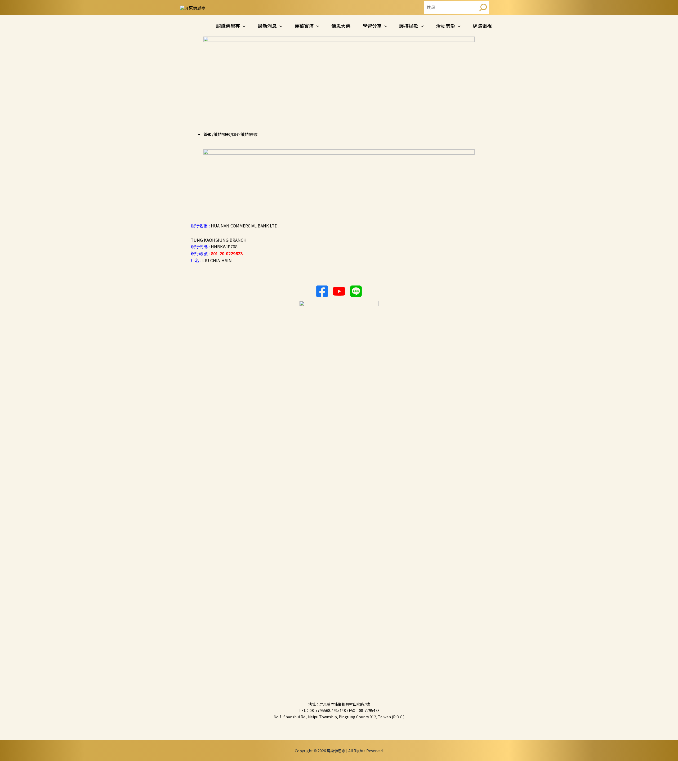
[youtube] (339, 291)
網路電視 (482, 25)
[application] (243, 26)
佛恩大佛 (340, 25)
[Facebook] (322, 291)
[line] (356, 291)
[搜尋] (483, 7)
